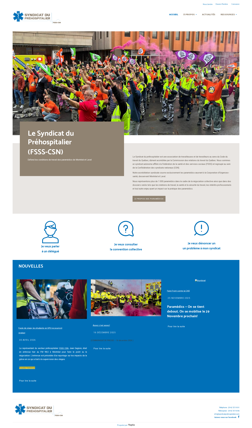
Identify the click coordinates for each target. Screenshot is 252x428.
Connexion (235, 4)
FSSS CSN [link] (63, 348)
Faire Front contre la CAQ (178, 291)
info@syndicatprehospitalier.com (226, 414)
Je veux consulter (126, 244)
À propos (189, 14)
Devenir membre (222, 4)
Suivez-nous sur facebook (225, 417)
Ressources (228, 14)
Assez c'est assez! (101, 325)
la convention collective (126, 249)
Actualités (208, 14)
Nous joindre (207, 4)
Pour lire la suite (27, 380)
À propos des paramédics (149, 199)
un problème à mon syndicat (201, 248)
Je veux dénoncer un (201, 243)
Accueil (173, 14)
